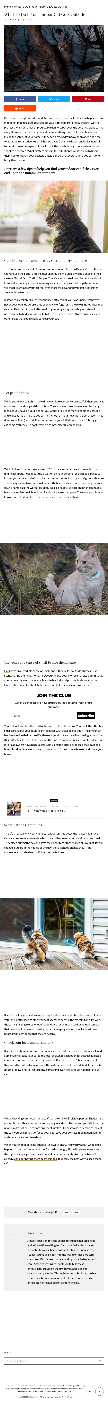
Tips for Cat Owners (70, 806)
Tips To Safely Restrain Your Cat (44, 810)
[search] (100, 1361)
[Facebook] (86, 1391)
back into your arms (78, 685)
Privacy (70, 1397)
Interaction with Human (50, 806)
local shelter (52, 1055)
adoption (38, 1065)
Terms (64, 1397)
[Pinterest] (90, 1391)
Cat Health (28, 806)
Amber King (13, 20)
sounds (14, 269)
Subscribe (86, 715)
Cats (7, 670)
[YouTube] (93, 1391)
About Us (57, 1397)
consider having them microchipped (35, 1158)
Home (8, 6)
